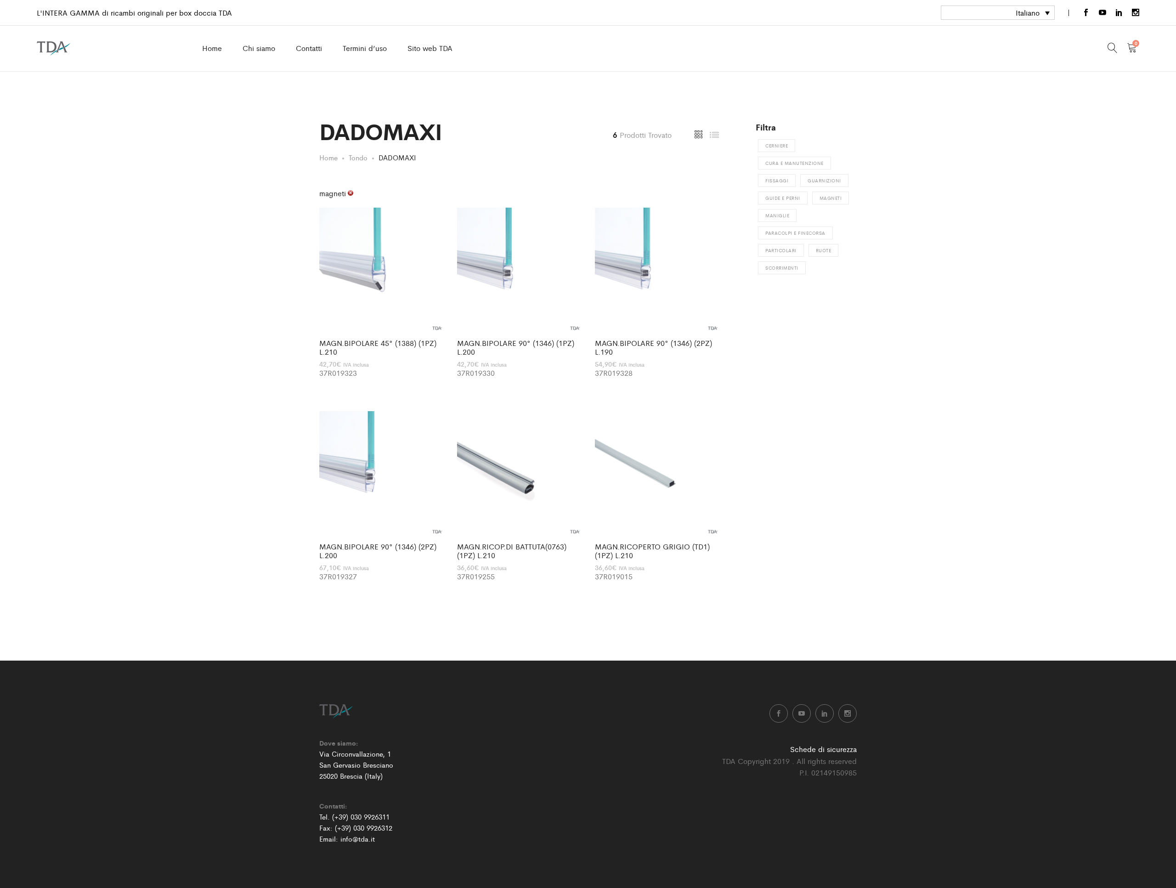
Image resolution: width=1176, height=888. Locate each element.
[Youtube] (1102, 13)
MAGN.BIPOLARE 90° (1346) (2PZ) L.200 (377, 551)
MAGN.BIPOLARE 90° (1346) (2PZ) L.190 (653, 347)
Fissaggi (776, 180)
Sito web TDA (429, 48)
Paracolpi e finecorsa (795, 233)
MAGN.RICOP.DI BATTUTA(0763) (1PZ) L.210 (511, 551)
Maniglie (777, 215)
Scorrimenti (781, 268)
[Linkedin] (1119, 13)
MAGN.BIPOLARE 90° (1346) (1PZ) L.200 (515, 347)
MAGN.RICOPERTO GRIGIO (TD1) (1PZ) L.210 (652, 551)
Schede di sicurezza (823, 749)
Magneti (831, 198)
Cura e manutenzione (794, 163)
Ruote (823, 250)
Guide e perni (782, 198)
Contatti (309, 48)
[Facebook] (1086, 13)
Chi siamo (259, 48)
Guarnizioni (824, 180)
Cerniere (776, 145)
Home (212, 48)
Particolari (781, 250)
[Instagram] (1135, 13)
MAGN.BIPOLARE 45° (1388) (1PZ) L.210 (377, 347)
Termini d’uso (365, 48)
